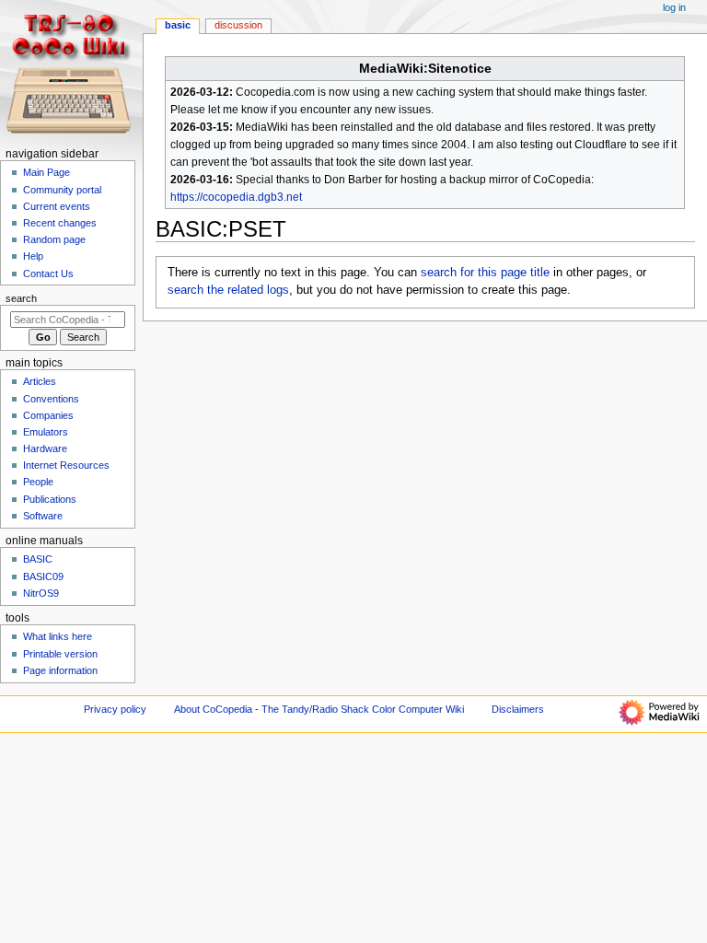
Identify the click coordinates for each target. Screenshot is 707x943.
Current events (56, 206)
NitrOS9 (41, 593)
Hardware (45, 448)
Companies (48, 415)
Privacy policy (115, 709)
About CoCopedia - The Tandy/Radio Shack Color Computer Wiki (319, 709)
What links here (57, 636)
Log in (674, 7)
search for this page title (485, 272)
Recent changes (60, 222)
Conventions (51, 398)
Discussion (238, 24)
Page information (60, 670)
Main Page (46, 172)
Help (33, 256)
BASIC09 (43, 576)
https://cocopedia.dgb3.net (236, 197)
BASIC (178, 24)
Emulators (45, 431)
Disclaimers (518, 709)
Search (21, 298)
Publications (49, 499)
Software (43, 515)
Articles (39, 381)
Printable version (60, 653)
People (38, 481)
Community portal (62, 189)
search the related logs (228, 290)
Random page (54, 239)
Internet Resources (66, 465)
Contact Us (48, 273)
